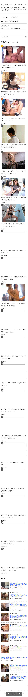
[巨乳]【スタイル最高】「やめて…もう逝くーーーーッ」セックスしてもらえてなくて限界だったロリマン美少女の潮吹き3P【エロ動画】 (18, 595)
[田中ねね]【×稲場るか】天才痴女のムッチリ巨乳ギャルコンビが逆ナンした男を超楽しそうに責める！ (18, 627)
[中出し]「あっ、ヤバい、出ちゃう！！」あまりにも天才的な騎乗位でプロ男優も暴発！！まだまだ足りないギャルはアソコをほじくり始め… (18, 677)
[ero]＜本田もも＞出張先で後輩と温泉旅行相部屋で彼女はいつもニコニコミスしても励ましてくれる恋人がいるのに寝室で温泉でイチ (18, 666)
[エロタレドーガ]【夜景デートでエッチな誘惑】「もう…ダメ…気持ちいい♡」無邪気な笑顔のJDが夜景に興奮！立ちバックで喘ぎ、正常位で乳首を (18, 606)
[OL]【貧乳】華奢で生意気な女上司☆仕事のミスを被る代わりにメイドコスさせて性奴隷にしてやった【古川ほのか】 (18, 637)
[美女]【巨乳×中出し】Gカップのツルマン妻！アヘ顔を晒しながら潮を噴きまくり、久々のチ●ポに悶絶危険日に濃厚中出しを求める (18, 584)
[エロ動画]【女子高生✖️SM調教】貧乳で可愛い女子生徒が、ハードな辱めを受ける (18, 647)
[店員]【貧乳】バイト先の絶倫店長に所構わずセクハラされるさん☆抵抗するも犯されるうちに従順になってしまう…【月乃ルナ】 (18, 616)
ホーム (3, 17)
